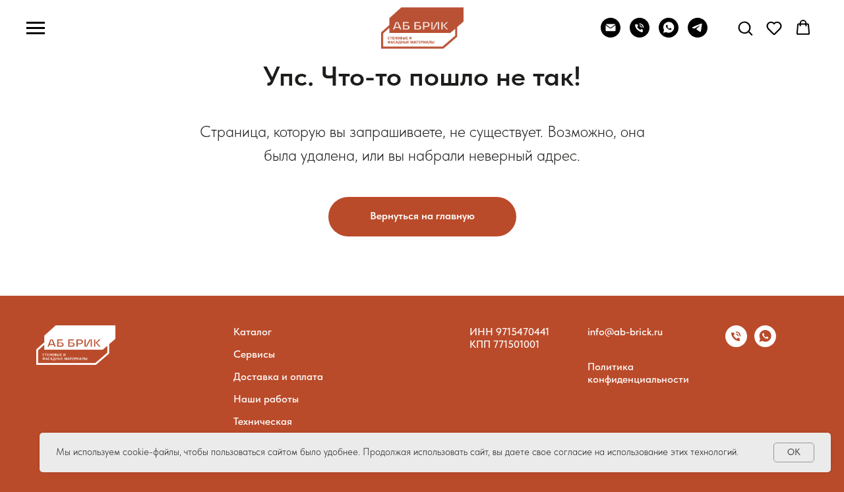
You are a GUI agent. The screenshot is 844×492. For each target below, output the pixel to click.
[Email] (610, 34)
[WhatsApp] (668, 34)
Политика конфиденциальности (638, 372)
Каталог (252, 331)
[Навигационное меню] (35, 28)
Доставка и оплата (278, 376)
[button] (745, 28)
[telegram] (698, 34)
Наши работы (266, 399)
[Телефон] (736, 343)
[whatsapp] (765, 343)
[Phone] (639, 34)
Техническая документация (266, 427)
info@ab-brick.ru (625, 331)
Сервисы (254, 354)
